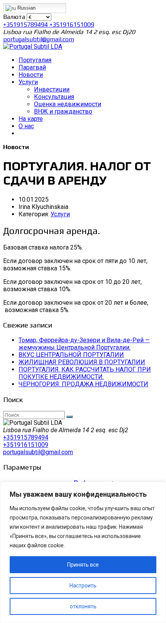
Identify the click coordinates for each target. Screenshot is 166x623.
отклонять (83, 606)
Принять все (83, 565)
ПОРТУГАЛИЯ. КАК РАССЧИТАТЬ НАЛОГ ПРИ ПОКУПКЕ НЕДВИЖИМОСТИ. (85, 373)
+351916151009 (71, 24)
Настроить (83, 585)
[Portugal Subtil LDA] (32, 46)
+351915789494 (26, 24)
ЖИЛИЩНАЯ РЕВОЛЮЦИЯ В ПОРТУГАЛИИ (82, 362)
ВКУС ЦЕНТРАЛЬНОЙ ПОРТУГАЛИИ (71, 354)
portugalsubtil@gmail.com (38, 39)
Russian (26, 8)
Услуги (60, 214)
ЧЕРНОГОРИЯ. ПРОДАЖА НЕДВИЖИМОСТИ (83, 384)
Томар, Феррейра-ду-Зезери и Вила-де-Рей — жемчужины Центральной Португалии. (84, 343)
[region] (83, 552)
